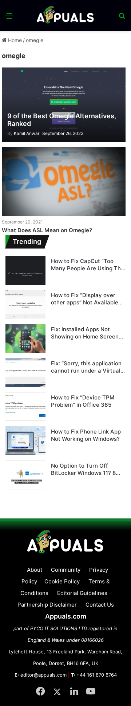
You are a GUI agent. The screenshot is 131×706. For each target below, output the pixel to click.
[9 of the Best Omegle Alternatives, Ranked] (63, 104)
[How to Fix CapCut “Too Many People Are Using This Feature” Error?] (25, 270)
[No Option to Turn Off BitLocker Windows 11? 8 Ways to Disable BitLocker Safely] (25, 474)
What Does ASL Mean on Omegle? (47, 230)
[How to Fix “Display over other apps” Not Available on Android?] (25, 304)
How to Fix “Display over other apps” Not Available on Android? (84, 299)
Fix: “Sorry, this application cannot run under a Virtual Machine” (86, 367)
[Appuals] (65, 15)
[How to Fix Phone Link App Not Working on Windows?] (25, 440)
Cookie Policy (62, 581)
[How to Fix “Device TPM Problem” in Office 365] (25, 406)
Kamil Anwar (23, 133)
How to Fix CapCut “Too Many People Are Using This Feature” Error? (88, 265)
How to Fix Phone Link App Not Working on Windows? (86, 435)
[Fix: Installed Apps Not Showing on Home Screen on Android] (25, 338)
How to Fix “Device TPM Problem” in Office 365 (82, 401)
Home (14, 40)
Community (65, 569)
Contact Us (100, 604)
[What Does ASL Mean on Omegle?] (63, 181)
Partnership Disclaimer (47, 604)
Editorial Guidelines (82, 593)
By (10, 133)
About (34, 569)
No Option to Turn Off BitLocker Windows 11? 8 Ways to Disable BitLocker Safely (85, 469)
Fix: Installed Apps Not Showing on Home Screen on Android (85, 333)
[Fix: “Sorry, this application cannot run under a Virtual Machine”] (25, 372)
